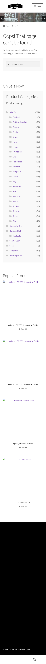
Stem (15, 216)
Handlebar (17, 161)
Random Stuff (15, 231)
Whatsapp (11, 659)
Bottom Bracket (20, 122)
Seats (15, 201)
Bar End (16, 117)
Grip (14, 156)
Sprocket (17, 211)
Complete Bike (15, 226)
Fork (15, 142)
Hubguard (17, 171)
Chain (15, 132)
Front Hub (17, 151)
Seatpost (17, 196)
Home (8, 26)
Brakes (16, 127)
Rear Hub (17, 186)
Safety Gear (14, 240)
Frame (15, 147)
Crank (15, 137)
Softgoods (13, 250)
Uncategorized (15, 255)
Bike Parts (13, 112)
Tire (14, 221)
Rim (14, 191)
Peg (14, 181)
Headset (16, 166)
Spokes (16, 206)
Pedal (15, 176)
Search (34, 659)
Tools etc (17, 236)
